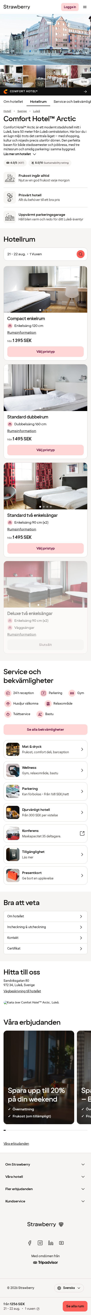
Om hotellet (13, 101)
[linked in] (50, 1243)
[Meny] (84, 7)
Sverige (22, 111)
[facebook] (29, 1243)
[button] (45, 289)
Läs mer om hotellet (17, 154)
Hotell (7, 111)
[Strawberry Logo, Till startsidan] (17, 7)
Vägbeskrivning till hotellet (22, 991)
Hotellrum (38, 101)
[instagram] (40, 1243)
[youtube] (61, 1243)
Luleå (36, 111)
